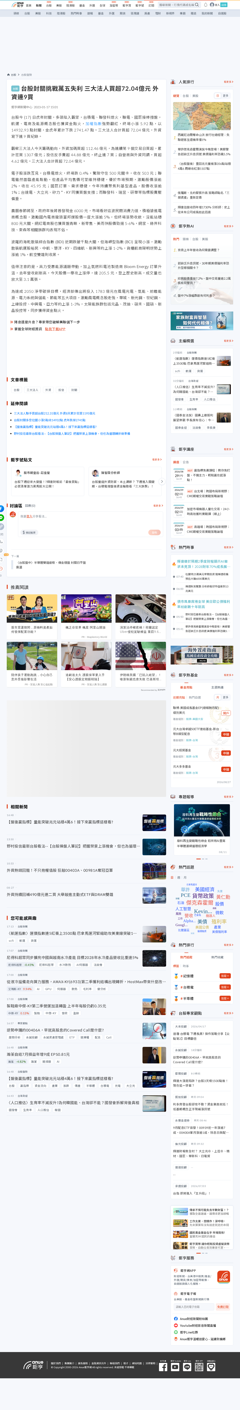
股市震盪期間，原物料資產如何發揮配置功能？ (32, 629)
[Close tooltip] (32, 568)
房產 (147, 13)
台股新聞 (192, 352)
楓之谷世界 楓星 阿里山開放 (86, 627)
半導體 (188, 998)
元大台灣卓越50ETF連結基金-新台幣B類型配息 (196, 731)
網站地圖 (137, 1363)
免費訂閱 (223, 1307)
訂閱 (151, 5)
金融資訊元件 (99, 1363)
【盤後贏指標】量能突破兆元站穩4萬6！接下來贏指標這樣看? (55, 426)
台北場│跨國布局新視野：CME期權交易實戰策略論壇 (208, 493)
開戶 (226, 713)
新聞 (39, 5)
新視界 (170, 13)
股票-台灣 (192, 740)
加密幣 (114, 5)
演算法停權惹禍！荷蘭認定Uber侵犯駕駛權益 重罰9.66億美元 (140, 629)
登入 (217, 5)
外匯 (92, 5)
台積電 (188, 987)
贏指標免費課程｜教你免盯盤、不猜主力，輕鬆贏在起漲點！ (208, 475)
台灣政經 (193, 381)
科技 (49, 13)
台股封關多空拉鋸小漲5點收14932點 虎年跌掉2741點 (50, 420)
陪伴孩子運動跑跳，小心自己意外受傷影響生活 (32, 677)
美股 (59, 5)
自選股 (222, 13)
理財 (158, 13)
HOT (190, 470)
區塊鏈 (135, 13)
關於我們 (56, 1363)
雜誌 (193, 13)
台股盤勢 (26, 75)
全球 (102, 5)
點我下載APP (55, 328)
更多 (225, 95)
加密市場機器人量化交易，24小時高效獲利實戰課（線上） (208, 511)
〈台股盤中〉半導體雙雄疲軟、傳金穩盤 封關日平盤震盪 (51, 564)
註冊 (223, 5)
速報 (90, 13)
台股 (49, 5)
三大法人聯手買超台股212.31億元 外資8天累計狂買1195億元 (54, 413)
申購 (226, 734)
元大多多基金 (182, 766)
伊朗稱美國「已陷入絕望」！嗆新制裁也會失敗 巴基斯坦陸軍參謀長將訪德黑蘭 (140, 677)
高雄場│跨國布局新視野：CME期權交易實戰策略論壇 (208, 529)
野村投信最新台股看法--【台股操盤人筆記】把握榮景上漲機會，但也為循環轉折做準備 (72, 433)
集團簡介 (69, 1363)
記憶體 (188, 975)
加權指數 (94, 123)
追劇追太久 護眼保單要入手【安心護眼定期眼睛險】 (85, 677)
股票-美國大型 (194, 719)
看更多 (156, 459)
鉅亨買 (127, 5)
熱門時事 (76, 13)
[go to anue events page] (205, 4)
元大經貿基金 (182, 750)
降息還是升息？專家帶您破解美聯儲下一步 (47, 321)
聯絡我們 (115, 1363)
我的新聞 (207, 13)
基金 (82, 5)
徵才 (125, 1363)
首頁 (29, 5)
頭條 (16, 13)
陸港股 (70, 5)
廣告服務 (83, 1363)
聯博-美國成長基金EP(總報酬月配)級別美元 (196, 710)
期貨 (122, 13)
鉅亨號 (140, 5)
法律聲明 (150, 1363)
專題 (182, 13)
